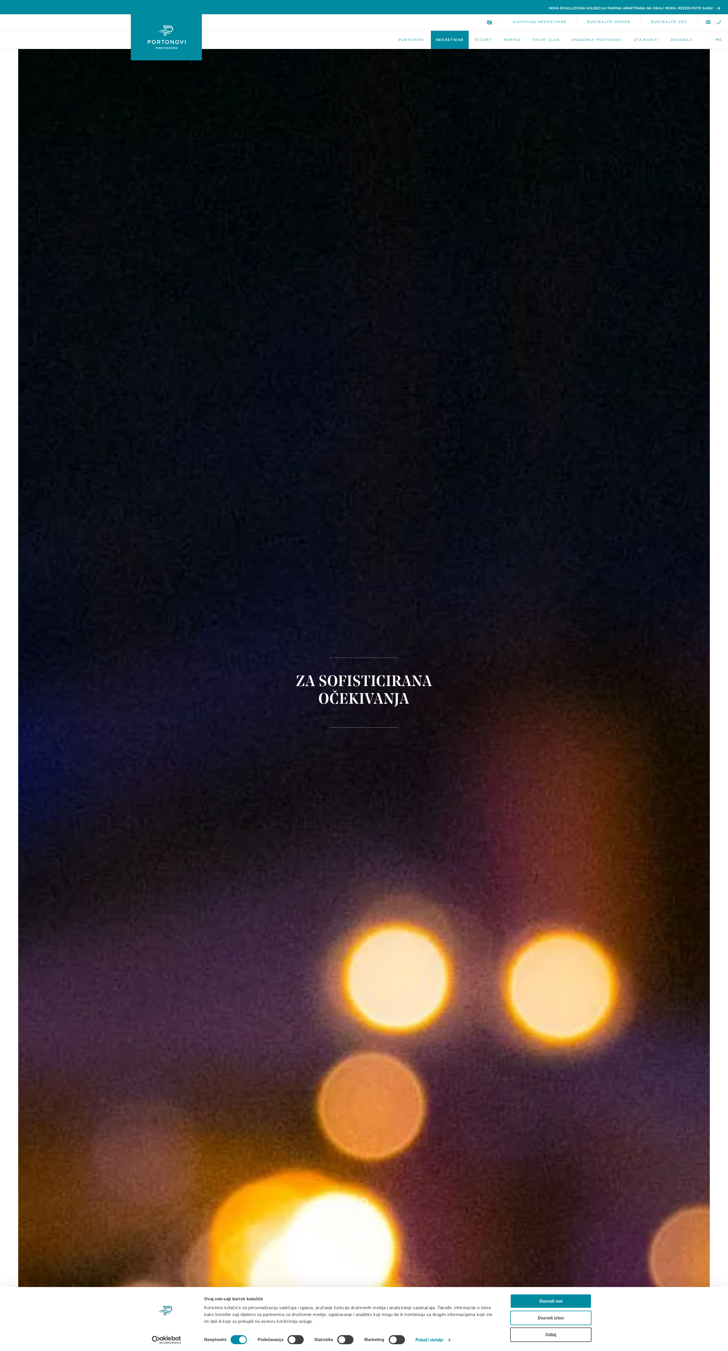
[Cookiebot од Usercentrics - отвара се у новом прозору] (166, 1340)
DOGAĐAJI (682, 40)
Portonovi (411, 40)
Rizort (483, 40)
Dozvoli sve (550, 1301)
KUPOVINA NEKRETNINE (540, 22)
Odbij (550, 1334)
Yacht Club (546, 40)
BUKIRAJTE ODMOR (609, 22)
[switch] (296, 1339)
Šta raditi (646, 40)
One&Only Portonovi (596, 40)
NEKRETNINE (450, 40)
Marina (512, 40)
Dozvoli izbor (551, 1317)
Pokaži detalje (429, 1339)
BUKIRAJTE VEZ (669, 22)
